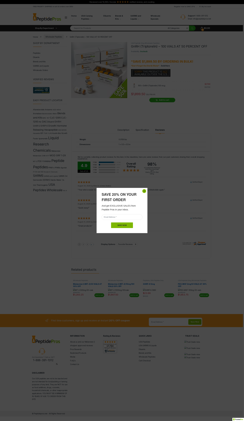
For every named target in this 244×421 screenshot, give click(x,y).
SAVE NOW (122, 225)
